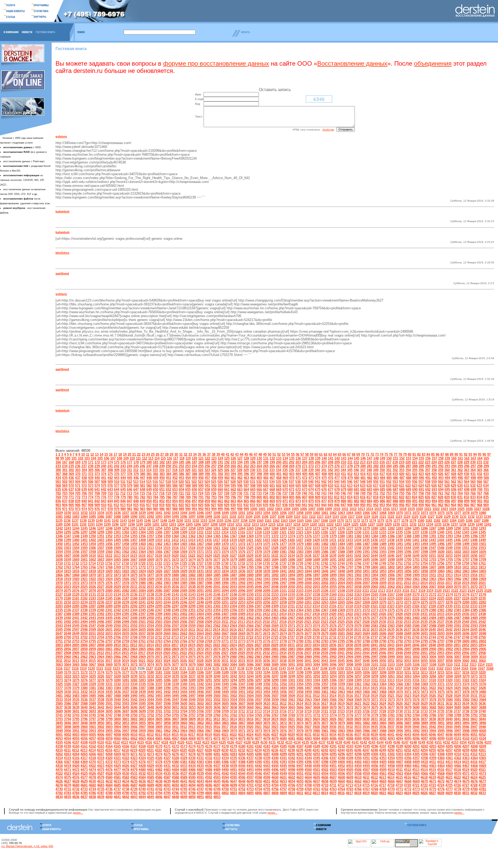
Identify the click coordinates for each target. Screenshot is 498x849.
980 (123, 509)
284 (389, 466)
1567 (167, 552)
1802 (391, 567)
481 (363, 478)
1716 (108, 563)
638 (77, 489)
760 (434, 493)
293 (447, 466)
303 (77, 470)
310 (123, 470)
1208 (214, 524)
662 (233, 489)
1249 (117, 528)
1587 (333, 552)
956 (401, 505)
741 (311, 493)
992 (201, 509)
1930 (158, 579)
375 (110, 474)
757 (414, 493)
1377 (316, 536)
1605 (482, 552)
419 (395, 474)
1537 (349, 548)
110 (132, 458)
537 (291, 482)
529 (239, 482)
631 (466, 486)
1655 (465, 556)
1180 (420, 521)
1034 (100, 513)
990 (188, 509)
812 (337, 497)
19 (125, 454)
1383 (366, 536)
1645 (382, 556)
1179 (412, 521)
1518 (191, 548)
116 (169, 458)
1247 (100, 528)
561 (447, 482)
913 (123, 505)
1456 (109, 544)
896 (447, 501)
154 (415, 458)
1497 (449, 544)
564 (466, 482)
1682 (258, 560)
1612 (108, 556)
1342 (457, 532)
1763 (67, 567)
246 (142, 466)
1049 (225, 513)
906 (77, 505)
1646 (391, 556)
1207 (205, 524)
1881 (183, 575)
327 (233, 470)
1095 (175, 517)
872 (291, 501)
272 (311, 466)
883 (363, 501)
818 (375, 497)
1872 (109, 575)
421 (408, 474)
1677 (216, 560)
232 (486, 462)
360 (447, 470)
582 (149, 486)
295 (460, 466)
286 (402, 466)
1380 (341, 536)
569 (64, 486)
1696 (374, 560)
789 (188, 497)
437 (77, 478)
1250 (125, 528)
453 (181, 478)
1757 (449, 563)
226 (447, 462)
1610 (92, 556)
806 (298, 497)
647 (136, 489)
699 (473, 489)
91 (461, 454)
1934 (192, 579)
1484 (341, 544)
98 (57, 458)
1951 (333, 579)
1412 (175, 540)
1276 (341, 528)
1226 (363, 524)
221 (414, 462)
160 (454, 458)
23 (143, 454)
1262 (225, 528)
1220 (313, 524)
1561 (117, 552)
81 (414, 454)
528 (233, 482)
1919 (67, 579)
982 (136, 509)
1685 (283, 560)
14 (101, 454)
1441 (415, 540)
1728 (208, 563)
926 (207, 505)
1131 (463, 517)
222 (421, 462)
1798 (358, 567)
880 (343, 501)
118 (181, 458)
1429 (316, 540)
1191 (75, 524)
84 (428, 454)
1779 (200, 567)
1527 (266, 548)
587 (181, 486)
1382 (358, 536)
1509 (117, 548)
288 (415, 466)
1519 (200, 548)
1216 (280, 524)
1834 (225, 571)
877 (324, 501)
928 (220, 505)
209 (337, 462)
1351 (100, 536)
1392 (441, 536)
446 (136, 478)
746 (343, 493)
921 (174, 505)
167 (64, 462)
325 (220, 470)
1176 (388, 521)
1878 (158, 575)
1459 (133, 544)
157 (434, 458)
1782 (225, 567)
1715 (100, 563)
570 (71, 486)
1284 (407, 528)
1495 (432, 544)
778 (116, 497)
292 (441, 466)
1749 (382, 563)
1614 (125, 556)
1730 (225, 563)
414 (362, 474)
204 (304, 462)
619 (388, 486)
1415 (200, 540)
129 (252, 458)
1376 (308, 536)
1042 (167, 513)
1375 (299, 536)
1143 (123, 521)
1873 (117, 575)
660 (220, 489)
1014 (369, 509)
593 (220, 486)
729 (233, 493)
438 (84, 478)
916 (142, 505)
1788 (275, 567)
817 (369, 497)
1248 (109, 528)
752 (382, 493)
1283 (399, 528)
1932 (175, 579)
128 (246, 458)
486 (395, 478)
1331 (366, 532)
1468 (208, 544)
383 (162, 474)
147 (369, 458)
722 (187, 493)
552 (388, 482)
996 (227, 509)
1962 (424, 579)
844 (110, 501)
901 (479, 501)
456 (201, 478)
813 (343, 497)
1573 (216, 552)
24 (148, 454)
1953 (349, 579)
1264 (241, 528)
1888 (241, 575)
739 (298, 493)
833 (473, 497)
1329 (349, 532)
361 (453, 470)
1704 (441, 560)
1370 (258, 536)
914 (129, 505)
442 (110, 478)
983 (142, 509)
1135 (59, 521)
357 (427, 470)
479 (350, 478)
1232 (413, 524)
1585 (316, 552)
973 (77, 509)
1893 (283, 575)
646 (129, 489)
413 (356, 474)
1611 (100, 556)
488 (408, 478)
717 (155, 493)
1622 (191, 556)
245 (136, 466)
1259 (200, 528)
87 (442, 454)
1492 (407, 544)
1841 (283, 571)
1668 (142, 560)
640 (90, 489)
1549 (449, 548)
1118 (359, 517)
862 (227, 501)
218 (395, 462)
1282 (391, 528)
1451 (67, 544)
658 (207, 489)
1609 (84, 556)
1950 (324, 579)
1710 (59, 563)
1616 (142, 556)
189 (207, 462)
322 (200, 470)
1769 (117, 567)
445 (129, 478)
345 (349, 470)
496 (460, 478)
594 (227, 486)
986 (162, 509)
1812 (474, 567)
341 (324, 470)
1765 (84, 567)
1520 (208, 548)
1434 (357, 540)
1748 (374, 563)
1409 (150, 540)
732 (252, 493)
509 (110, 482)
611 (337, 486)
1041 (158, 513)
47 (255, 454)
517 (161, 482)
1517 (183, 548)
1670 (158, 560)
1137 (75, 521)
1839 (266, 571)
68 (353, 454)
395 (240, 474)
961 (434, 505)
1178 (404, 521)
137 (304, 458)
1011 (344, 509)
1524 (241, 548)
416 (375, 474)
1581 (283, 552)
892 (421, 501)
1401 (84, 540)
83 (423, 454)
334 (278, 470)
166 (58, 462)
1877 (150, 575)
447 (142, 478)
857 (194, 501)
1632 (274, 556)
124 (220, 458)
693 (434, 489)
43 (237, 454)
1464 (175, 544)
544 (337, 482)
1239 (471, 524)
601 (272, 486)
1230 (396, 524)
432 (479, 474)
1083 (75, 517)
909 (97, 505)
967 (473, 505)
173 (103, 462)
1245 (84, 528)
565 (473, 482)
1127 (430, 517)
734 (265, 493)
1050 (233, 513)
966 (466, 505)
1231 (404, 524)
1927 (133, 579)
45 (246, 454)
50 (269, 454)
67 (349, 454)
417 (382, 474)
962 (440, 505)
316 (161, 470)
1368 (241, 536)
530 (246, 482)
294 (454, 466)
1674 (192, 560)
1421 (249, 540)
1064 (349, 513)
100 (67, 458)
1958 (391, 579)
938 (285, 505)
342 (330, 470)
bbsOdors (62, 252)
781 (136, 497)
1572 (208, 552)
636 (64, 489)
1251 (133, 528)
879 (337, 501)
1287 (432, 528)
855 (181, 501)
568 (58, 486)
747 (349, 493)
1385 (382, 536)
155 (421, 458)
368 (64, 474)
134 (285, 458)
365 (479, 470)
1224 (346, 524)
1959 (399, 579)
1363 (200, 536)
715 (142, 493)
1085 (92, 517)
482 (369, 478)
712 (123, 493)
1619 (166, 556)
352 (395, 470)
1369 (250, 536)
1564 (142, 552)
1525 (249, 548)
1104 (248, 517)
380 (142, 474)
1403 (100, 540)
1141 (107, 521)
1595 (399, 552)
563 (460, 482)
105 (100, 458)
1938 (225, 579)
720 (174, 493)
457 (207, 478)
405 (304, 474)
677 (330, 489)
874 (304, 501)
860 (214, 501)
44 (241, 454)
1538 (357, 548)
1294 (59, 532)
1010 (336, 509)
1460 (142, 544)
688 (402, 489)
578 (123, 486)
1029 (59, 513)
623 (414, 486)
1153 (203, 521)
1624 (208, 556)
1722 (158, 563)
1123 (398, 517)
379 (136, 474)
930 (233, 505)
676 (324, 489)
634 (486, 486)
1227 (371, 524)
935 (265, 505)
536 (285, 482)
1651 (432, 556)
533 (265, 482)
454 (188, 478)
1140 (99, 521)
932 (246, 505)
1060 (316, 513)
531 (252, 482)
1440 (407, 540)
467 (272, 478)
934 (259, 505)
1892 (275, 575)
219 (401, 462)
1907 (399, 575)
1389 (416, 536)
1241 (487, 524)
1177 (396, 521)
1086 (100, 517)
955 (395, 505)
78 (400, 454)
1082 (67, 517)
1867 (67, 575)
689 (408, 489)
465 (259, 478)
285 (395, 466)
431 (473, 474)
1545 (415, 548)
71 (367, 454)
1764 (75, 567)
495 (454, 478)
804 (285, 497)
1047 (208, 513)
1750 (391, 563)
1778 (192, 567)
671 (291, 489)
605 (298, 486)
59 (311, 454)
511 (123, 482)
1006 (303, 509)
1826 (158, 571)
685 (382, 489)
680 (350, 489)
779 (123, 497)
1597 (416, 552)
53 (283, 454)
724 (200, 493)
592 (214, 486)
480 (356, 478)
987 (168, 509)
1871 (100, 575)
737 (285, 493)
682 (363, 489)
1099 (208, 517)
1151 (187, 521)
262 (246, 466)
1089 (125, 517)
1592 (374, 552)
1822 (125, 571)
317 (168, 470)
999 (246, 509)
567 (486, 482)
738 (291, 493)
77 (395, 454)
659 (214, 489)
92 (465, 454)
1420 (241, 540)
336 (291, 470)
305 (90, 470)
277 (343, 466)
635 (58, 489)
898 (460, 501)
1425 (283, 540)
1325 (316, 532)
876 (317, 501)
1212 (247, 524)
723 (194, 493)
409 (330, 474)
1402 (92, 540)
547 (356, 482)
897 (454, 501)
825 (421, 497)
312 (136, 470)
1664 (109, 560)
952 (375, 505)
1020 (419, 509)
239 (97, 466)
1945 (283, 579)
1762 (59, 567)
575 (103, 486)
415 (369, 474)
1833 (216, 571)
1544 (407, 548)
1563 (133, 552)
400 (272, 474)
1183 (444, 521)
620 (395, 486)
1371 (266, 536)
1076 (449, 513)
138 (311, 458)
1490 (391, 544)
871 (285, 501)
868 (265, 501)
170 (84, 462)
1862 (457, 571)
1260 (208, 528)
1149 (171, 521)
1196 (115, 524)
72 (372, 454)
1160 (260, 521)
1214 (263, 524)
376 (116, 474)
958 (414, 505)
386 (181, 474)
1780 (208, 567)
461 (233, 478)
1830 (192, 571)
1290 (457, 528)
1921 (84, 579)
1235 (437, 524)
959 (421, 505)
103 (87, 458)
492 (434, 478)
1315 (233, 532)
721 (181, 493)
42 (232, 454)
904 (64, 505)
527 (226, 482)
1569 (183, 552)
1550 (457, 548)
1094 (167, 517)
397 (252, 474)
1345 (482, 532)
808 (311, 497)
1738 (291, 563)
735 (272, 493)
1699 (399, 560)
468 (278, 478)
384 (168, 474)
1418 (225, 540)
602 (278, 486)
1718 (125, 563)
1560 (109, 552)
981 (129, 509)
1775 (167, 567)
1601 (449, 552)
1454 (92, 544)
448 (149, 478)
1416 (208, 540)
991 (194, 509)
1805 (416, 567)
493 (441, 478)
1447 (465, 540)
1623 (200, 556)
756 (408, 493)
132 (272, 458)
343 (337, 470)
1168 (324, 521)
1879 (167, 575)
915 (136, 505)
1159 (251, 521)
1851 (366, 571)
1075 (441, 513)
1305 (150, 532)
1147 (155, 521)
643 (110, 489)
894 (434, 501)
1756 (440, 563)
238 (90, 466)
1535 (332, 548)
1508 (109, 548)
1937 (216, 579)
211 (349, 462)
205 (311, 462)
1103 (240, 517)
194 (240, 462)
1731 (233, 563)
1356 (142, 536)
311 (129, 470)
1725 (183, 563)
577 (116, 486)
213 (362, 462)
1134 (487, 517)
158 (441, 458)
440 (97, 478)
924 (194, 505)
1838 (258, 571)
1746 (357, 563)
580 (136, 486)
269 (291, 466)
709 (103, 493)
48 (260, 454)
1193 (91, 524)
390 (207, 474)
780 (129, 497)
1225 (354, 524)
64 (335, 454)
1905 (382, 575)
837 (64, 501)
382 (155, 474)
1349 (84, 536)
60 (316, 454)
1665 (117, 560)
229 (466, 462)
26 (157, 454)
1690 (324, 560)
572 (84, 486)
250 (168, 466)
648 (142, 489)
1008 (320, 509)
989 (181, 509)
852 (162, 501)
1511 (133, 548)
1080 (482, 513)
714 (136, 493)
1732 (241, 563)
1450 (59, 544)
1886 (225, 575)
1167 (316, 521)
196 (252, 462)
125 (227, 458)
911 (110, 505)
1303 (133, 532)
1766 (92, 567)
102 (80, 458)
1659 (67, 560)
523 (200, 482)
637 (71, 489)
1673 (183, 560)
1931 (167, 579)
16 (111, 454)
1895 (299, 575)
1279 (366, 528)
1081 (59, 517)
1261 (216, 528)
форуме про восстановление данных (216, 63)
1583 (299, 552)
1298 (92, 532)
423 (421, 474)
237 (84, 466)
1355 (133, 536)
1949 (316, 579)
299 (486, 466)
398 (259, 474)
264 (259, 466)
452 (175, 478)
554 (401, 482)
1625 (216, 556)
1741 (316, 563)
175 (116, 462)
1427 (299, 540)
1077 (457, 513)
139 (317, 458)
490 (421, 478)
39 (218, 454)
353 (401, 470)
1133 (479, 517)
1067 (374, 513)
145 (356, 458)
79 (405, 454)
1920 (75, 579)
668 (272, 489)
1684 (275, 560)
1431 (332, 540)
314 (148, 470)
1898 (324, 575)
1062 (333, 513)
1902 (358, 575)
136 (298, 458)
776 (103, 497)
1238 (462, 524)
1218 (296, 524)
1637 (316, 556)
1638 (324, 556)
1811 (465, 567)
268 (285, 466)
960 (427, 505)
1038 (133, 513)
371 (84, 474)
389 (201, 474)
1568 (175, 552)
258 (220, 466)
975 (90, 509)
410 (337, 474)
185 (181, 462)
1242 (59, 528)
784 (155, 497)
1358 (158, 536)
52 (279, 454)
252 (181, 466)
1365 (216, 536)
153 (408, 458)
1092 (150, 517)
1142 (115, 521)
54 (288, 454)
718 (161, 493)
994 (214, 509)
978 (110, 509)
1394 (457, 536)
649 (149, 489)
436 (71, 478)
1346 (59, 536)
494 (447, 478)
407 (317, 474)
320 (187, 470)
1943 (266, 579)
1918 (59, 579)
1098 (200, 517)
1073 (424, 513)
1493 (416, 544)
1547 (432, 548)
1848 (341, 571)
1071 (407, 513)
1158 (243, 521)
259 (227, 466)
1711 (67, 563)
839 (77, 501)
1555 (67, 552)
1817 (84, 571)
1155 (219, 521)
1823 (133, 571)
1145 (139, 521)
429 (460, 474)
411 (343, 474)
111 (138, 458)
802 (272, 497)
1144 (131, 521)
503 (71, 482)
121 (201, 458)
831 (460, 497)
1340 (440, 532)
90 (456, 454)
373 (97, 474)
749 (362, 493)
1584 (308, 552)
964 (453, 505)
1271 (299, 528)
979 (116, 509)
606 (304, 486)
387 (188, 474)
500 (486, 478)
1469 (216, 544)
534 (272, 482)
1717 (117, 563)
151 (395, 458)
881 (350, 501)
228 (460, 462)
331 (259, 470)
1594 (391, 552)
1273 (316, 528)
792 (207, 497)
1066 (366, 513)
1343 (465, 532)
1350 (92, 536)
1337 (415, 532)
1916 (474, 575)
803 (278, 497)
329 (246, 470)
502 (64, 482)
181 (155, 462)
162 (466, 458)
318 (174, 470)
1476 (275, 544)
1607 (67, 556)
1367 (233, 536)
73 (377, 454)
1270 (291, 528)
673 (304, 489)
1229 (388, 524)
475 (324, 478)
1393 (449, 536)
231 (479, 462)
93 (470, 454)
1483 (333, 544)
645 (123, 489)
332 (265, 470)
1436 (374, 540)
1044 (183, 513)
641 (97, 489)
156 (428, 458)
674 (311, 489)
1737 (283, 563)
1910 (424, 575)
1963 (432, 579)
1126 (422, 517)
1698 (391, 560)
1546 (424, 548)
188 (201, 462)
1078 (465, 513)
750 (369, 493)
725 (207, 493)
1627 (233, 556)
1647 (399, 556)
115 (163, 458)
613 (349, 486)
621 (401, 486)
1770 (125, 567)
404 (298, 474)
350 (382, 470)
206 (317, 462)
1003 (278, 509)
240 (103, 466)
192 (227, 462)
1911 (432, 575)
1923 (100, 579)
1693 (349, 560)
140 (324, 458)
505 (84, 482)
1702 (424, 560)
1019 (411, 509)
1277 (349, 528)
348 (369, 470)
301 (64, 470)
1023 (444, 509)
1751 (399, 563)
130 (259, 458)
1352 (109, 536)
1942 (258, 579)
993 (207, 509)
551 (382, 482)
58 (307, 454)
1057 (291, 513)
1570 (192, 552)
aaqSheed (62, 273)
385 (175, 474)
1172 (356, 521)
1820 (109, 571)
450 (162, 478)
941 (304, 505)
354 (408, 470)
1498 (457, 544)
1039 (142, 513)
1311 (200, 532)
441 (103, 478)
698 (466, 489)
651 (162, 489)
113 (150, 458)
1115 (335, 517)
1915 (465, 575)
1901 (349, 575)
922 (181, 505)
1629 (249, 556)
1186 (469, 521)
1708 (474, 560)
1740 (308, 563)
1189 (59, 524)
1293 (482, 528)
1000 (253, 509)
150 (389, 458)
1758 (457, 563)
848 (136, 501)
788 (181, 497)
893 (428, 501)
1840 (275, 571)
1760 (474, 563)
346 (356, 470)
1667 (133, 560)
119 (188, 458)
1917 (482, 575)
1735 (266, 563)
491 (428, 478)
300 (58, 470)
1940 (241, 579)
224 (434, 462)
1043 (175, 513)
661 (227, 489)
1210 (230, 524)
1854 (391, 571)
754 (395, 493)
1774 (158, 567)
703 (64, 493)
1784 (241, 567)
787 (175, 497)
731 (246, 493)
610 (330, 486)
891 (415, 501)
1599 (432, 552)
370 (77, 474)
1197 (123, 524)
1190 (67, 524)
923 (187, 505)
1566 (158, 552)
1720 (142, 563)
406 (311, 474)
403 (291, 474)
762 (447, 493)
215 (375, 462)
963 (447, 505)
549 (369, 482)
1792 (308, 567)
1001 (262, 509)
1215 (271, 524)
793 (214, 497)
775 (97, 497)
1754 (424, 563)
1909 (416, 575)
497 (466, 478)
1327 (332, 532)
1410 (158, 540)
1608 (75, 556)
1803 (399, 567)
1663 (100, 560)
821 (395, 497)
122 (207, 458)
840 (84, 501)
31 (181, 454)
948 (349, 505)
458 (214, 478)
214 (369, 462)
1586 (324, 552)
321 (194, 470)
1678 (225, 560)
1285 (416, 528)
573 (90, 486)
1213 (255, 524)
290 (428, 466)
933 (252, 505)
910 (103, 505)
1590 (358, 552)
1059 (308, 513)
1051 (241, 513)
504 (77, 482)
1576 (241, 552)
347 (362, 470)
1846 (324, 571)
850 (149, 501)
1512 (142, 548)
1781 (216, 567)
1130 (455, 517)
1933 (183, 579)
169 (77, 462)
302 (71, 470)
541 (317, 482)
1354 (125, 536)
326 (226, 470)
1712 (75, 563)
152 (402, 458)
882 (356, 501)
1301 (117, 532)
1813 (482, 567)
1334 (391, 532)
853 (168, 501)
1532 (308, 548)
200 (278, 462)
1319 (266, 532)
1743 (332, 563)
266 (272, 466)
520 (181, 482)
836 (58, 501)
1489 (382, 544)
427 (447, 474)
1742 (324, 563)
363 (466, 470)
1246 (92, 528)
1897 (316, 575)
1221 (321, 524)
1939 (233, 579)
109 (126, 458)
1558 (92, 552)
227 (453, 462)
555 (408, 482)
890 (408, 501)
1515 (166, 548)
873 (298, 501)
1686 (291, 560)
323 (207, 470)
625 (427, 486)
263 (252, 466)
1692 (341, 560)
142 (337, 458)
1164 (292, 521)
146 (363, 458)
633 (479, 486)
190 (214, 462)
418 (388, 474)
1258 (192, 528)
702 (58, 493)
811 (330, 497)
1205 (189, 524)
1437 (382, 540)
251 (175, 466)
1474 (258, 544)
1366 (225, 536)
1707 (465, 560)
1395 (465, 536)
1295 (67, 532)
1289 (449, 528)
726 (213, 493)
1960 (407, 579)
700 (479, 489)
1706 (457, 560)
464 (252, 478)
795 (227, 497)
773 (84, 497)
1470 (225, 544)
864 (240, 501)
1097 (192, 517)
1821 (117, 571)
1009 (328, 509)
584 (162, 486)
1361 (183, 536)
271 (304, 466)
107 (113, 458)
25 (153, 454)
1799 (366, 567)
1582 (291, 552)
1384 (374, 536)
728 (226, 493)
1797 (349, 567)
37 (209, 454)
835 (486, 497)
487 (402, 478)
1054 (266, 513)
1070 (399, 513)
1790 (291, 567)
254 (194, 466)
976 (97, 509)
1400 (75, 540)
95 (479, 454)
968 (479, 505)
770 (64, 497)
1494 (424, 544)
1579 (266, 552)
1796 (341, 567)
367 (58, 474)
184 (175, 462)
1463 (167, 544)
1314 (225, 532)
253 (188, 466)
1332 (374, 532)
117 (175, 458)
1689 (316, 560)
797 (240, 497)
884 (369, 501)
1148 (163, 521)
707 (90, 493)
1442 (424, 540)
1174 (372, 521)
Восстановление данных (352, 63)
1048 (216, 513)
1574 (225, 552)
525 (213, 482)
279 (356, 466)
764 (460, 493)
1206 (197, 524)
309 (116, 470)
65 (339, 454)
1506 (92, 548)
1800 (374, 567)
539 (304, 482)
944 (324, 505)
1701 (416, 560)
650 (155, 489)
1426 (291, 540)
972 (71, 509)
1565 (150, 552)
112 (144, 458)
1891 (266, 575)
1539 (366, 548)
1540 (374, 548)
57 (302, 454)
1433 (349, 540)
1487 (366, 544)
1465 (183, 544)
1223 (338, 524)
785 (162, 497)
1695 (366, 560)
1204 (180, 524)
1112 (312, 517)
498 (473, 478)
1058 (299, 513)
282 (376, 466)
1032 (84, 513)
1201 (156, 524)
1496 (441, 544)
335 (285, 470)
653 (175, 489)
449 (155, 478)
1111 (304, 517)
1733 (249, 563)
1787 (266, 567)
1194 (99, 524)
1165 (300, 521)
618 (382, 486)
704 (71, 493)
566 (479, 482)
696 (454, 489)
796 (233, 497)
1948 (308, 579)
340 (317, 470)
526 (220, 482)
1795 (333, 567)
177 (129, 462)
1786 (258, 567)
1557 (84, 552)
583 (155, 486)
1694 (358, 560)
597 (246, 486)
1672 (175, 560)
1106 (264, 517)
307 (103, 470)
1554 (59, 552)
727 (220, 493)
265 (265, 466)
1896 (308, 575)
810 (324, 497)
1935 (200, 579)
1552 (474, 548)
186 (188, 462)
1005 (295, 509)
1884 (208, 575)
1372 (275, 536)
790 (194, 497)
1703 (432, 560)
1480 (308, 544)
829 (447, 497)
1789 (283, 567)
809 (317, 497)
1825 (150, 571)
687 (395, 489)
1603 (465, 552)
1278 (358, 528)
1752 (407, 563)
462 (240, 478)
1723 (166, 563)
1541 (382, 548)
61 (321, 454)
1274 (324, 528)
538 (298, 482)
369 (71, 474)
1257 (183, 528)
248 (155, 466)
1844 (308, 571)
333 (272, 470)
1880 (175, 575)
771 (71, 497)
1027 (477, 509)
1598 (424, 552)
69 (358, 454)
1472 (241, 544)
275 (330, 466)
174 (110, 462)
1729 (216, 563)
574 (97, 486)
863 (233, 501)
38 (213, 454)
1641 (349, 556)
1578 (258, 552)
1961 (416, 579)
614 (356, 486)
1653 (449, 556)
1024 (452, 509)
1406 (125, 540)
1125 (414, 517)
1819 (100, 571)
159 (447, 458)
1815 (67, 571)
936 (272, 505)
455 (194, 478)
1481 (316, 544)
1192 (83, 524)
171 (90, 462)
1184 (453, 521)
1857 (416, 571)
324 (213, 470)
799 (252, 497)
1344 (474, 532)
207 (324, 462)
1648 (407, 556)
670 (285, 489)
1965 (449, 579)
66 (344, 454)
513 (136, 482)
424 (427, 474)
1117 (351, 517)
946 (337, 505)
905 (71, 505)
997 (233, 509)
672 (298, 489)
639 (84, 489)
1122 (390, 517)
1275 (333, 528)
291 (434, 466)
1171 (348, 521)
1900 (341, 575)
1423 (266, 540)
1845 (316, 571)
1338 (424, 532)
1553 (482, 548)
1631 (266, 556)
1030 (67, 513)
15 (106, 454)
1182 (436, 521)
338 (304, 470)
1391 (432, 536)
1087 (109, 517)
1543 (399, 548)
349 (375, 470)
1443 (432, 540)
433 (486, 474)
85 (433, 454)
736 (278, 493)
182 (162, 462)
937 (278, 505)
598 (252, 486)
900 (473, 501)
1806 (424, 567)
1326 (324, 532)
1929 (150, 579)
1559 (100, 552)
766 (473, 493)
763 (453, 493)
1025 (461, 509)
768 (486, 493)
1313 (216, 532)
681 (356, 489)
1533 (316, 548)
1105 (256, 517)
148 (376, 458)
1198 (131, 524)
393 (227, 474)
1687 (299, 560)
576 (110, 486)
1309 (183, 532)
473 (311, 478)
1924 (109, 579)
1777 (183, 567)
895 (441, 501)
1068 (382, 513)
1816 (75, 571)
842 (97, 501)
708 (97, 493)
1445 (449, 540)
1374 (291, 536)
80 (409, 454)
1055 (275, 513)
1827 (167, 571)
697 (460, 489)
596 (240, 486)
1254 (158, 528)
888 (395, 501)
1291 (465, 528)
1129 (447, 517)
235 (71, 466)
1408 (142, 540)
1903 (366, 575)
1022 (436, 509)
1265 (250, 528)
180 (149, 462)
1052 (250, 513)
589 (194, 486)
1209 (222, 524)
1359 (167, 536)
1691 (333, 560)
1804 (407, 567)
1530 (291, 548)
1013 (361, 509)
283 (382, 466)
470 (291, 478)
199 (272, 462)
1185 (461, 521)
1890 (258, 575)
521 (187, 482)
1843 (299, 571)
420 (401, 474)
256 (207, 466)
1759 (465, 563)
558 (427, 482)
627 (440, 486)
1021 (427, 509)
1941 (250, 579)
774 (90, 497)
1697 (382, 560)
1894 (291, 575)
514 (142, 482)
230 (473, 462)
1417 (216, 540)
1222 (330, 524)
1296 (75, 532)
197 (259, 462)
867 (259, 501)
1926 (125, 579)
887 (389, 501)
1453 (84, 544)
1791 (299, 567)
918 (155, 505)
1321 (283, 532)
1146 (147, 521)
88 (447, 454)
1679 (233, 560)
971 (64, 509)
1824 (142, 571)
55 (293, 454)
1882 (192, 575)
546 (349, 482)
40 (223, 454)
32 (185, 454)
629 (453, 486)
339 (311, 470)
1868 (75, 575)
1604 (474, 552)
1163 (284, 521)
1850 (358, 571)
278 (350, 466)
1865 (482, 571)
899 (466, 501)
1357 (150, 536)
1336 (407, 532)
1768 (109, 567)
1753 (415, 563)
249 (162, 466)
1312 (208, 532)
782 (142, 497)
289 (421, 466)
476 (330, 478)
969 (486, 505)
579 (129, 486)
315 (155, 470)
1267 (266, 528)
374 (103, 474)
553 (395, 482)
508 (103, 482)
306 (97, 470)
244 (129, 466)
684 (376, 489)
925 (200, 505)
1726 (191, 563)
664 (246, 489)
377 (123, 474)
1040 (150, 513)
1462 (158, 544)
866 (252, 501)
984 (149, 509)
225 (440, 462)
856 (188, 501)
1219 (305, 524)
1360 (175, 536)
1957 (382, 579)
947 (343, 505)
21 (134, 454)
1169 (332, 521)
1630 (258, 556)
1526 (258, 548)
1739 (299, 563)
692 (428, 489)
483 (376, 478)
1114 (327, 517)
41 (227, 454)
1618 (158, 556)
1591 (366, 552)
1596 (407, 552)
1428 (308, 540)
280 (363, 466)
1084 (84, 517)
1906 (391, 575)
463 (246, 478)
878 (330, 501)
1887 (233, 575)
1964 (441, 579)
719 (168, 493)
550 (375, 482)
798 (246, 497)
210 (343, 462)
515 (148, 482)
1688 (308, 560)
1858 (424, 571)
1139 (91, 521)
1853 (382, 571)
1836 (241, 571)
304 (84, 470)
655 (188, 489)
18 (120, 454)
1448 (474, 540)
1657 (482, 556)
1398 (59, 540)
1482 (324, 544)
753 (388, 493)
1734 (258, 563)
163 (473, 458)
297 (473, 466)
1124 (406, 517)
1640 (341, 556)
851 (155, 501)
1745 (349, 563)
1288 (441, 528)
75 (386, 454)
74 (381, 454)
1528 (274, 548)
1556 (75, 552)
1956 (374, 579)
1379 (333, 536)
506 (90, 482)
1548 (440, 548)
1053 (258, 513)
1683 (266, 560)
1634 (291, 556)
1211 (238, 524)
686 (389, 489)
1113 (320, 517)
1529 (283, 548)
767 (479, 493)
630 (460, 486)
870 (278, 501)
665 (252, 489)
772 (77, 497)
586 (175, 486)
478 (343, 478)
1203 (172, 524)
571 (77, 486)
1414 (191, 540)
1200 (147, 524)
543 (330, 482)
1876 (142, 575)
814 (349, 497)
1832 (208, 571)
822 (401, 497)
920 (168, 505)
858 (201, 501)
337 (298, 470)
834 (479, 497)
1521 (216, 548)
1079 (474, 513)
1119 (366, 517)
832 (466, 497)
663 (240, 489)
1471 (233, 544)
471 (298, 478)
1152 (195, 521)
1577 (250, 552)
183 (168, 462)
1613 (117, 556)
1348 (75, 536)
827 (434, 497)
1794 (324, 567)
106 (106, 458)
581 (142, 486)
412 (349, 474)
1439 (399, 540)
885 (376, 501)
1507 (100, 548)
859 (207, 501)
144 (350, 458)
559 (434, 482)
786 (168, 497)
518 (168, 482)
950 (362, 505)
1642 (357, 556)
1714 (92, 563)
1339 (432, 532)
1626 (225, 556)
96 (484, 454)
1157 (235, 521)
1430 (324, 540)
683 (369, 489)
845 (116, 501)
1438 (391, 540)
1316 (241, 532)
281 (369, 466)
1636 (308, 556)
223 (427, 462)
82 (419, 454)
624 (421, 486)
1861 (449, 571)
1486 (358, 544)
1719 (133, 563)
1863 (465, 571)
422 (414, 474)
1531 (299, 548)
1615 (133, 556)
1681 (250, 560)
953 (382, 505)
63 (330, 454)
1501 (482, 544)
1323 (299, 532)
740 (304, 493)
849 (142, 501)
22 (139, 454)
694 (441, 489)
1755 (432, 563)
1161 (268, 521)
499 (479, 478)
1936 (208, 579)
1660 (75, 560)
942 (311, 505)
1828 (175, 571)
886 (382, 501)
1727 (200, 563)
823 (408, 497)
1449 (482, 540)
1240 (479, 524)
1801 (382, 567)
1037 (125, 513)
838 (71, 501)
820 (388, 497)
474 (317, 478)
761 (440, 493)
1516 (175, 548)
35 (199, 454)
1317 (249, 532)
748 (356, 493)
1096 (183, 517)
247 (149, 466)
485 (389, 478)
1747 (366, 563)
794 (220, 497)
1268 (275, 528)
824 (414, 497)
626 (434, 486)
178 (136, 462)
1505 (84, 548)
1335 (399, 532)
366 (486, 470)
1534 (324, 548)
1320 (274, 532)
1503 (67, 548)
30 (176, 454)
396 (246, 474)
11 (87, 454)
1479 (299, 544)
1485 (349, 544)
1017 (394, 509)
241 (110, 466)
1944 (275, 579)
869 (272, 501)
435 (64, 478)
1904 (374, 575)
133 (278, 458)
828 (440, 497)
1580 (275, 552)
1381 (349, 536)
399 (265, 474)
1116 (343, 517)
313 (142, 470)
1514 (158, 548)
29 (171, 454)
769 (58, 497)
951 (369, 505)
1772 (142, 567)
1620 (175, 556)
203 (298, 462)
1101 (224, 517)
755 (401, 493)
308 (110, 470)
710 (110, 493)
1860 (441, 571)
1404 (109, 540)
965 (460, 505)
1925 (117, 579)
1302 (125, 532)
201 (285, 462)
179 (142, 462)
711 (116, 493)
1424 (274, 540)
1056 (283, 513)
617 (375, 486)
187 (194, 462)
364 (473, 470)
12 (92, 454)
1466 (192, 544)
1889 (250, 575)
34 (195, 454)
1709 (482, 560)
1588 (341, 552)
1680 (241, 560)
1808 (441, 567)
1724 (175, 563)
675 (317, 489)
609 (324, 486)
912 (116, 505)
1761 (482, 563)
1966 (457, 579)
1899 (333, 575)
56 (297, 454)
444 (123, 478)
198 (265, 462)
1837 (250, 571)
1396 (474, 536)
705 (77, 493)
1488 (374, 544)
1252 (142, 528)
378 (129, 474)
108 (119, 458)
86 (437, 454)
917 (148, 505)
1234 (429, 524)
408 (324, 474)
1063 (341, 513)
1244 (75, 528)
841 (90, 501)
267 (278, 466)
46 (251, 454)
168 (71, 462)
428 (453, 474)
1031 (75, 513)
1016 (386, 509)
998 (240, 509)
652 (168, 489)
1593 (382, 552)
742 (317, 493)
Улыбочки (328, 129)
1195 (107, 524)
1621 (183, 556)
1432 (341, 540)
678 (337, 489)
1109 (289, 517)
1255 (167, 528)
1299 (100, 532)
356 (421, 470)
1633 (283, 556)
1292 (474, 528)
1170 (340, 521)
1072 (416, 513)
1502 (59, 548)
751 (375, 493)
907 (84, 505)
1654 (457, 556)
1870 (92, 575)
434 (58, 478)
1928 (142, 579)
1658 (59, 560)
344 (343, 470)
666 (259, 489)
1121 (382, 517)
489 (415, 478)
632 (473, 486)
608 (317, 486)
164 (479, 458)
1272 (308, 528)
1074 (432, 513)
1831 (200, 571)
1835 (233, 571)
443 (116, 478)
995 (220, 509)
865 (246, 501)
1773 (150, 567)
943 (317, 505)
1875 (133, 575)
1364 (208, 536)
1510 (125, 548)
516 (155, 482)
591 (207, 486)
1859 (432, 571)
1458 (125, 544)
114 (157, 458)
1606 (59, 556)
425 (434, 474)
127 (240, 458)
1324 (308, 532)
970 (58, 509)
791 (201, 497)
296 (466, 466)
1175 (380, 521)
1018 (402, 509)
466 (265, 478)
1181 (428, 521)
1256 (175, 528)
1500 (474, 544)
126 (233, 458)
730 (239, 493)
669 (278, 489)
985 (155, 509)
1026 (469, 509)
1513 (150, 548)
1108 (281, 517)
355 (414, 470)
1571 (200, 552)
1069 (391, 513)
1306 (158, 532)
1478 (291, 544)
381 (149, 474)
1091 (142, 517)
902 (486, 501)
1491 (399, 544)
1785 (250, 567)
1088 (117, 517)
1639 (332, 556)
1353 (117, 536)
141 (330, 458)
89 (451, 454)
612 (343, 486)
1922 (92, 579)
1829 (183, 571)
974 (84, 509)
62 (325, 454)
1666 (125, 560)
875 (311, 501)
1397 (482, 536)
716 (148, 493)
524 (207, 482)
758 (421, 493)
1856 (407, 571)
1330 (357, 532)
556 (414, 482)
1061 (324, 513)
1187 (477, 521)
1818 (92, 571)
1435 (366, 540)
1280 (374, 528)
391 (214, 474)
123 (214, 458)
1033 (92, 513)
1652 (440, 556)
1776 (175, 567)
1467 (200, 544)
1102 (232, 517)
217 (388, 462)
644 (116, 489)
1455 (100, 544)
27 (162, 454)
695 (447, 489)
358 (434, 470)
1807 (432, 567)
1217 (288, 524)
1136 (67, 521)
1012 (353, 509)
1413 (183, 540)
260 (233, 466)
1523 (233, 548)
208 (330, 462)
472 (304, 478)
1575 (233, 552)
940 (298, 505)
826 (427, 497)
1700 (407, 560)
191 (220, 462)
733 (259, 493)
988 (175, 509)
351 (388, 470)
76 (391, 454)
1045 (192, 513)
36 (204, 454)
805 (291, 497)
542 (324, 482)
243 (123, 466)
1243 (67, 528)
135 (291, 458)
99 (62, 458)
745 (337, 493)
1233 (421, 524)
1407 (133, 540)
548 (362, 482)
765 (466, 493)
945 (330, 505)
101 (74, 458)
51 (274, 454)
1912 (440, 575)
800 (259, 497)
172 (97, 462)
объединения (433, 63)
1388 (407, 536)
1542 (391, 548)
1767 (100, 567)
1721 (150, 563)
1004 (286, 509)
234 (64, 466)
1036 (117, 513)
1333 (382, 532)
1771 (133, 567)
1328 (341, 532)
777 (110, 497)
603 (285, 486)
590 (201, 486)
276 (337, 466)
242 (116, 466)
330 (252, 470)
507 (97, 482)
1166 (308, 521)
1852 (374, 571)
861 (220, 501)
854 (175, 501)
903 (58, 505)
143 (343, 458)
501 (58, 482)
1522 (225, 548)
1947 (299, 579)
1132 (471, 517)
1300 (109, 532)
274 (324, 466)
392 (220, 474)
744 (330, 493)
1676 (208, 560)
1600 (441, 552)
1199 (139, 524)
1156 (227, 521)
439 (90, 478)
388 (194, 474)
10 (83, 454)
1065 (358, 513)
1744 (341, 563)
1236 (446, 524)
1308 (175, 532)
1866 (59, 575)
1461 (150, 544)
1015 (378, 509)
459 (220, 478)
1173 (364, 521)
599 (259, 486)
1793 (316, 567)
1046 (200, 513)
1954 (358, 579)
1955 (366, 579)
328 (239, 470)
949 (356, 505)
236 (77, 466)
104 (93, 458)
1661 (84, 560)
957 (408, 505)
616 (369, 486)
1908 (407, 575)
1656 (474, 556)
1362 (192, 536)
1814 (59, 571)
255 (201, 466)
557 (421, 482)
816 (362, 497)
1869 (84, 575)
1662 (92, 560)
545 (343, 482)
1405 (117, 540)
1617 (150, 556)
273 (317, 466)
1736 (274, 563)
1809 (449, 567)
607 (311, 486)
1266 (258, 528)
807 (304, 497)
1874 (125, 575)
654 (181, 489)
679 (343, 489)
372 (90, 474)
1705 (449, 560)
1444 (440, 540)
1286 (424, 528)
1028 (485, 509)
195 (246, 462)
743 (324, 493)
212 (356, 462)
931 (239, 505)
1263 (233, 528)
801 (265, 497)
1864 (474, 571)
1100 (216, 517)
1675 (200, 560)
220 (408, 462)
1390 (424, 536)
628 (447, 486)
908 (90, 505)
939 (291, 505)
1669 (150, 560)
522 (194, 482)
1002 (270, 509)
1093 (158, 517)
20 (129, 454)
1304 (142, 532)
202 (291, 462)
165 (486, 458)
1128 (438, 517)
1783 (233, 567)
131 (265, 458)
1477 (283, 544)
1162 (276, 521)
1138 (83, 521)
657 (201, 489)
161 (460, 458)
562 (453, 482)
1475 (266, 544)
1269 (283, 528)
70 (363, 454)
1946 (291, 579)
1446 (457, 540)
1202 (164, 524)
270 (298, 466)
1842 (291, 571)
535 (278, 482)
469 (285, 478)
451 (168, 478)
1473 (250, 544)
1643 (366, 556)
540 (311, 482)
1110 (297, 517)
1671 (167, 560)
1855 (399, 571)
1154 (211, 521)
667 (265, 489)
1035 (109, 513)
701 (486, 489)
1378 (324, 536)
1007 (311, 509)
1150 (179, 521)
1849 (349, 571)
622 (408, 486)
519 (174, 482)
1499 (465, 544)
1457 (117, 544)
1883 (200, 575)
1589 (349, 552)
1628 (241, 556)
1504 (75, 548)
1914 (457, 575)
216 (382, 462)
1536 (341, 548)
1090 (133, 517)
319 (181, 470)
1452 (75, 544)
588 (188, 486)
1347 (67, 536)
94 (475, 454)
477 (337, 478)
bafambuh (63, 211)
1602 (457, 552)
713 (129, 493)
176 (123, 462)
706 (84, 493)
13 (97, 454)
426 (440, 474)
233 (58, 466)
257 (214, 466)
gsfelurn (61, 136)
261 (240, 466)
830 (453, 497)
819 (382, 497)
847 (129, 501)
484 (382, 478)
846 (123, 501)
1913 (449, 575)
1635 (299, 556)
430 (466, 474)
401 (278, 474)
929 (226, 505)
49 (265, 454)
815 (356, 497)
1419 (233, 540)
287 (408, 466)
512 (129, 482)
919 (161, 505)
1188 (485, 521)
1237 (454, 524)
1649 (415, 556)
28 (167, 454)
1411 (166, 540)
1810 (457, 567)
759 (427, 493)
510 (116, 482)
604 (291, 486)
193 (233, 462)
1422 (258, 540)
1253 (150, 528)
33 (190, 454)
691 (421, 489)
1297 (84, 532)
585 (168, 486)
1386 (391, 536)
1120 (374, 517)
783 (149, 497)
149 (382, 458)
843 (103, 501)
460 (227, 478)
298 (479, 466)
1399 (67, 540)
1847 (333, 571)
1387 (399, 536)
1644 (374, 556)
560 (440, 482)
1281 (382, 528)
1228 (379, 524)
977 (103, 509)
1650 (424, 556)
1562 (125, 552)
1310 (192, 532)
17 (115, 454)
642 (103, 489)
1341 (449, 532)
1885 (216, 575)
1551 (465, 548)
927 (213, 505)
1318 (258, 532)
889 (402, 501)
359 (440, 470)
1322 (291, 532)
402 (285, 474)
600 (265, 486)
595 (233, 486)
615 (362, 486)
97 (489, 454)
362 (460, 470)
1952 (341, 579)
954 (388, 505)
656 (194, 489)
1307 (167, 532)
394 (233, 474)
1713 (83, 563)
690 (415, 489)
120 (194, 458)
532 (259, 482)
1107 (272, 517)
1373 (283, 536)
